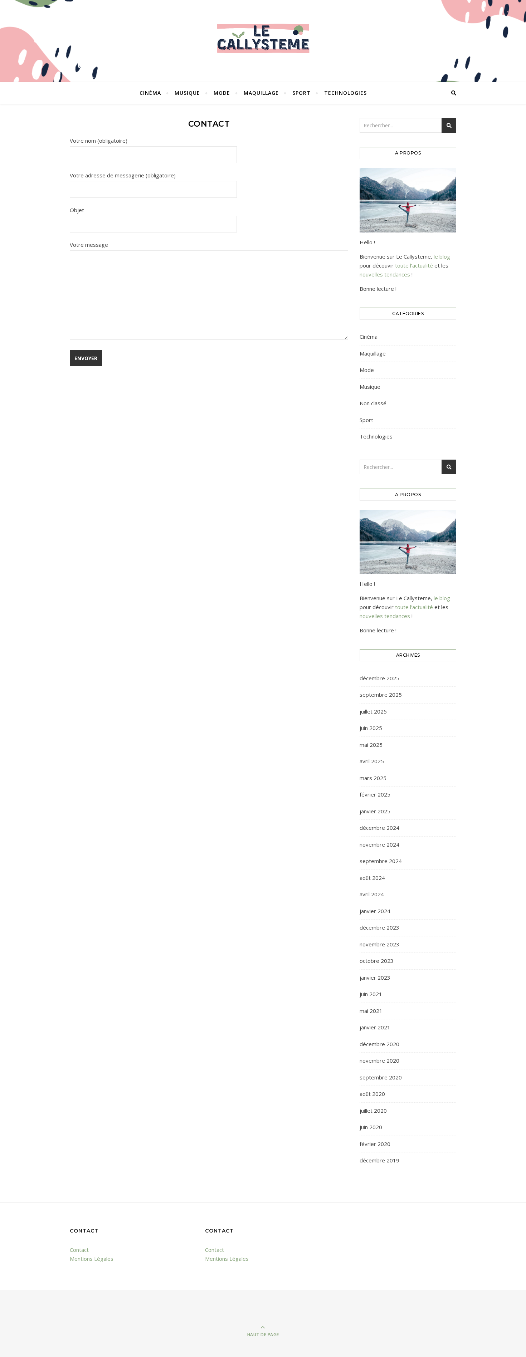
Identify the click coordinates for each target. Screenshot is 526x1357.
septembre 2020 (381, 1077)
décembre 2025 (379, 678)
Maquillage (261, 92)
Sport (301, 92)
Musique (187, 92)
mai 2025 (371, 744)
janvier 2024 (375, 911)
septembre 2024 (381, 860)
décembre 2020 (379, 1044)
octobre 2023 (377, 960)
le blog (442, 256)
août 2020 (372, 1093)
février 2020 (375, 1143)
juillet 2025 (373, 711)
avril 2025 (372, 761)
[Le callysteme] (263, 39)
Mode (222, 92)
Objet (77, 210)
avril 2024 (372, 894)
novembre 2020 (379, 1060)
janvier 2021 (375, 1027)
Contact (79, 1249)
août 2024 (372, 877)
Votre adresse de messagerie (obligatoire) (123, 175)
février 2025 (375, 794)
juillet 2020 (373, 1110)
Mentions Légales (91, 1258)
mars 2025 (373, 778)
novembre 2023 (379, 944)
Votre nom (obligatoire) (98, 140)
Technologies (345, 92)
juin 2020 (371, 1127)
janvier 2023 (375, 977)
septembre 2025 (381, 694)
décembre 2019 (379, 1160)
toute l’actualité (414, 265)
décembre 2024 (379, 827)
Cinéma (150, 92)
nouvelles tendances (385, 274)
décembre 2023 (379, 927)
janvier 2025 (375, 811)
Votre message (89, 244)
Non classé (373, 403)
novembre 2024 (379, 844)
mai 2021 (371, 1010)
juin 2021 (371, 994)
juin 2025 (371, 727)
